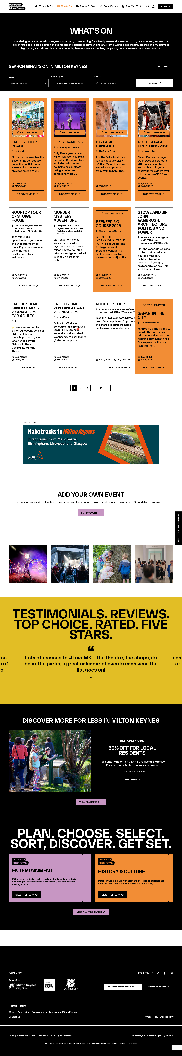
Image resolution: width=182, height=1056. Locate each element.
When (11, 77)
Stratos (169, 1035)
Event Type (56, 76)
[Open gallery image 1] (28, 564)
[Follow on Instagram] (158, 973)
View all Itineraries (89, 912)
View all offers (89, 802)
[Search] (147, 6)
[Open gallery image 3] (112, 564)
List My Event (89, 512)
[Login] (153, 6)
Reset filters (163, 66)
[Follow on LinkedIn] (171, 973)
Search (97, 76)
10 (101, 388)
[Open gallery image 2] (70, 564)
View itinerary (24, 894)
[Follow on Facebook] (165, 973)
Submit (153, 83)
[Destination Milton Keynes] (19, 6)
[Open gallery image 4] (154, 564)
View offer (130, 779)
